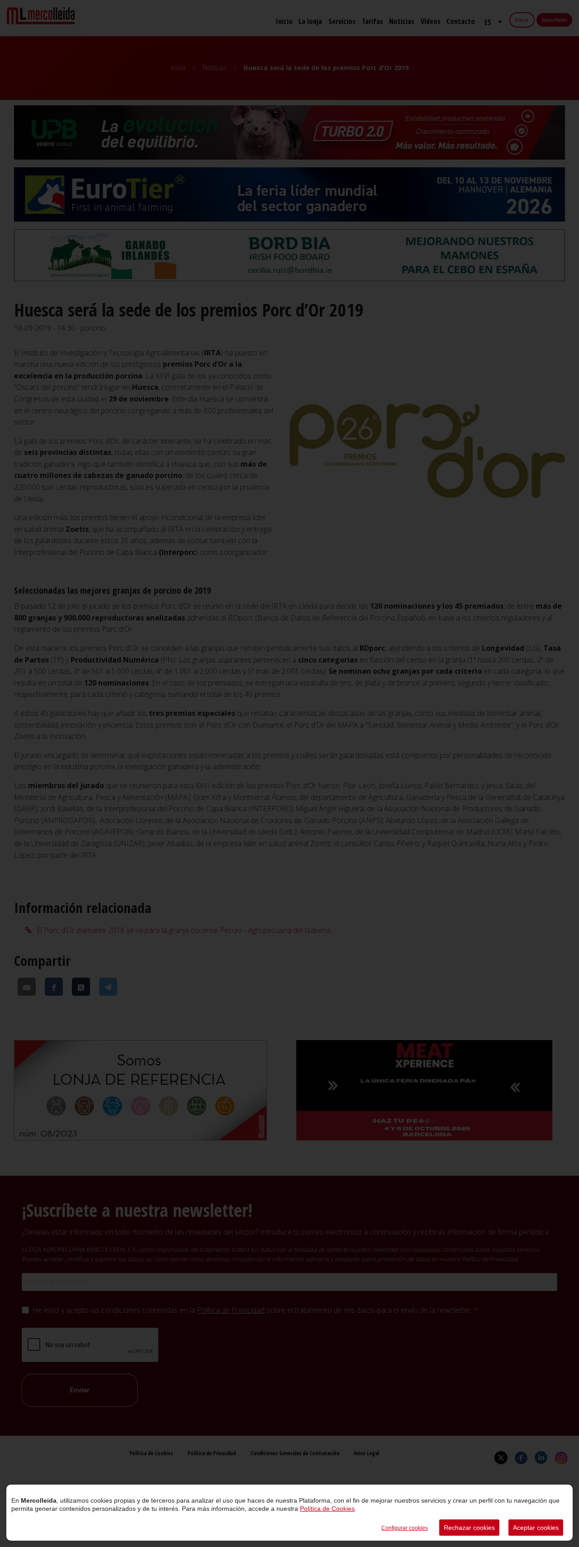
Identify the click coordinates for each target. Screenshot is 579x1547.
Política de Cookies (327, 1508)
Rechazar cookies (469, 1527)
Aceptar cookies (536, 1527)
